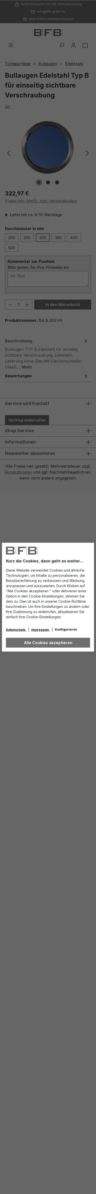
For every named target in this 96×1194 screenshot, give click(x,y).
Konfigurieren (66, 629)
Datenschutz (16, 630)
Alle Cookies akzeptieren (48, 642)
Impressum (40, 630)
